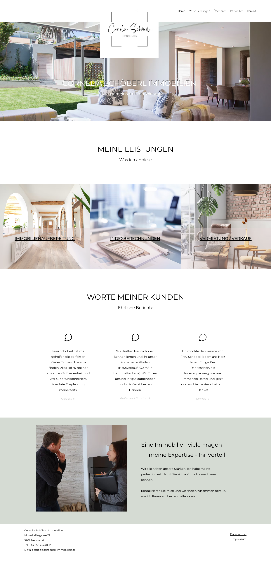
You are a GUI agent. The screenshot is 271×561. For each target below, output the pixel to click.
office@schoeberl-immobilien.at (54, 549)
